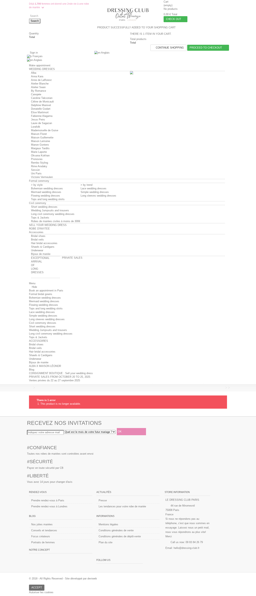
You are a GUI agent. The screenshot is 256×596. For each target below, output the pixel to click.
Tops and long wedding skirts (48, 199)
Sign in (33, 52)
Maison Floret (39, 133)
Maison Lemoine (40, 141)
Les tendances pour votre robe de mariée (122, 506)
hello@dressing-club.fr (186, 547)
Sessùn (35, 169)
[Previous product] (223, 387)
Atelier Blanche (40, 83)
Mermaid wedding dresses (46, 192)
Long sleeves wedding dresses (98, 195)
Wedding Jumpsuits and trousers (50, 210)
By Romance (38, 90)
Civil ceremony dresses (42, 322)
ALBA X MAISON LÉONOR (45, 366)
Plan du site (105, 542)
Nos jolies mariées (42, 524)
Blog (31, 369)
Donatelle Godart (40, 108)
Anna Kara (37, 76)
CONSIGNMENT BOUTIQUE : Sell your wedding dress (61, 373)
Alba (33, 72)
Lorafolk (35, 126)
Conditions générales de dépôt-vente (120, 536)
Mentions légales (108, 524)
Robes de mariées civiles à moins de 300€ (55, 221)
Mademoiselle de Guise (44, 130)
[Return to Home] (30, 387)
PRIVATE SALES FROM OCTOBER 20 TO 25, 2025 (59, 376)
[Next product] (226, 387)
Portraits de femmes (43, 542)
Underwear (37, 250)
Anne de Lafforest (41, 79)
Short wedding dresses (44, 206)
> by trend (86, 184)
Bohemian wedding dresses (47, 188)
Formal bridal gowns (40, 294)
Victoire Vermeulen (42, 177)
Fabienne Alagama (41, 115)
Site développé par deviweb (81, 578)
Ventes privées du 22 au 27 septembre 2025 (54, 380)
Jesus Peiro (38, 119)
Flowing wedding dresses (45, 195)
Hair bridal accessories (44, 243)
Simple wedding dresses (95, 192)
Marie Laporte (39, 151)
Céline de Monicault (42, 101)
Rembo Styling (39, 162)
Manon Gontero (40, 144)
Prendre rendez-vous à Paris (47, 500)
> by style (37, 184)
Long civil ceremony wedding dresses (52, 214)
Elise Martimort (40, 112)
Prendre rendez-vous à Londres (49, 506)
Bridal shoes (38, 235)
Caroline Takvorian (41, 97)
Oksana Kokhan (40, 155)
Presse (103, 500)
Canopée (36, 94)
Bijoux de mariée (40, 253)
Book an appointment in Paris (46, 290)
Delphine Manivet (41, 105)
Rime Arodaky (39, 166)
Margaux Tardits (40, 148)
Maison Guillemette (42, 137)
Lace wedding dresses (93, 188)
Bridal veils (37, 239)
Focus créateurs (40, 536)
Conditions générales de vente (116, 530)
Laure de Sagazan (41, 123)
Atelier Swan (38, 87)
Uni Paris (36, 173)
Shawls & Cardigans (42, 246)
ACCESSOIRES (38, 340)
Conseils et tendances (44, 530)
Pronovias (37, 159)
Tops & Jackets (40, 217)
